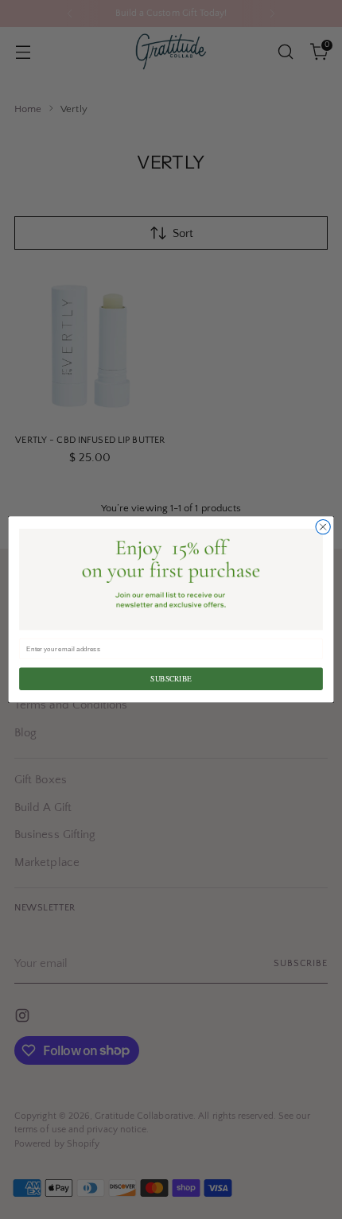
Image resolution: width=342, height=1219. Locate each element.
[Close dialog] (323, 527)
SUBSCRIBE (170, 679)
